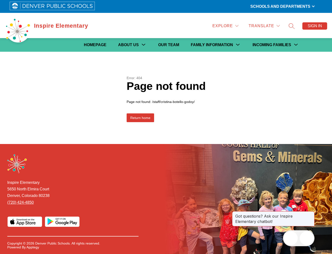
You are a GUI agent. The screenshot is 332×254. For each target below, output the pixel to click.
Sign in (315, 26)
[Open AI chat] (306, 238)
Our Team (168, 45)
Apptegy (32, 247)
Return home (140, 118)
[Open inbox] (291, 238)
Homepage (95, 45)
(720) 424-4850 (20, 202)
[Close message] (310, 213)
